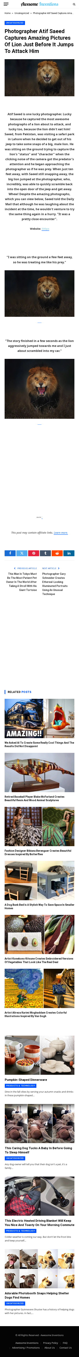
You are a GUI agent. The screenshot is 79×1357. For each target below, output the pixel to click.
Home (7, 13)
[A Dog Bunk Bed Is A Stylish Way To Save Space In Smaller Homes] (39, 880)
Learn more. (61, 532)
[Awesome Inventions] (39, 4)
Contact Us (66, 1347)
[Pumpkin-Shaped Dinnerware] (39, 1055)
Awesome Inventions (26, 1343)
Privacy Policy (50, 1343)
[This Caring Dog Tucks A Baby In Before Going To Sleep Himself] (39, 1123)
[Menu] (6, 4)
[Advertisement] (39, 470)
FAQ (65, 1343)
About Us (49, 1347)
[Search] (73, 4)
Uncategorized (22, 13)
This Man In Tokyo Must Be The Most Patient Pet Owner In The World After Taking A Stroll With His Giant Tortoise (21, 581)
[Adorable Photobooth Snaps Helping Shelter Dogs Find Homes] (39, 1268)
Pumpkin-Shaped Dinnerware (26, 1080)
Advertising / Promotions (26, 1347)
